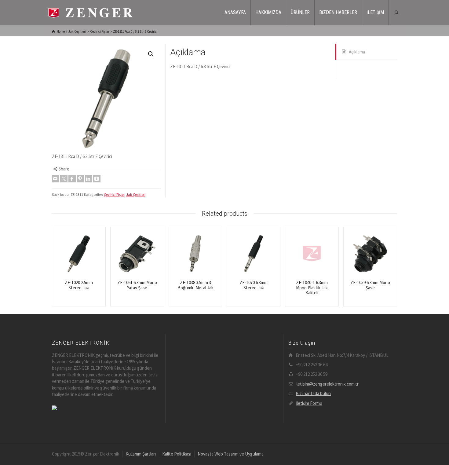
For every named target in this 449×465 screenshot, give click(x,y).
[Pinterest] (80, 178)
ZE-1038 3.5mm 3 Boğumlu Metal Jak (195, 285)
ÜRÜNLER (300, 12)
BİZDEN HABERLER (338, 12)
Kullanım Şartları (141, 454)
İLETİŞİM (375, 12)
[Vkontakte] (96, 178)
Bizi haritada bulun (313, 393)
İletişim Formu (309, 403)
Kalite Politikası (176, 454)
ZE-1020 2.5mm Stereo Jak (79, 285)
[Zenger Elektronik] (90, 12)
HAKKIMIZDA (268, 12)
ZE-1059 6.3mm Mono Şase (370, 285)
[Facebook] (72, 178)
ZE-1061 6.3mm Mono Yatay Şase (137, 285)
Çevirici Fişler (114, 194)
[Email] (55, 178)
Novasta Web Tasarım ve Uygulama (231, 454)
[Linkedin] (88, 178)
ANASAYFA (235, 12)
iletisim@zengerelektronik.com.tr (327, 384)
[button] (150, 54)
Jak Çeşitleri (135, 194)
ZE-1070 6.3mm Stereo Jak (253, 285)
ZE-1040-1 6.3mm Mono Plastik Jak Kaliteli (312, 287)
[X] (64, 178)
